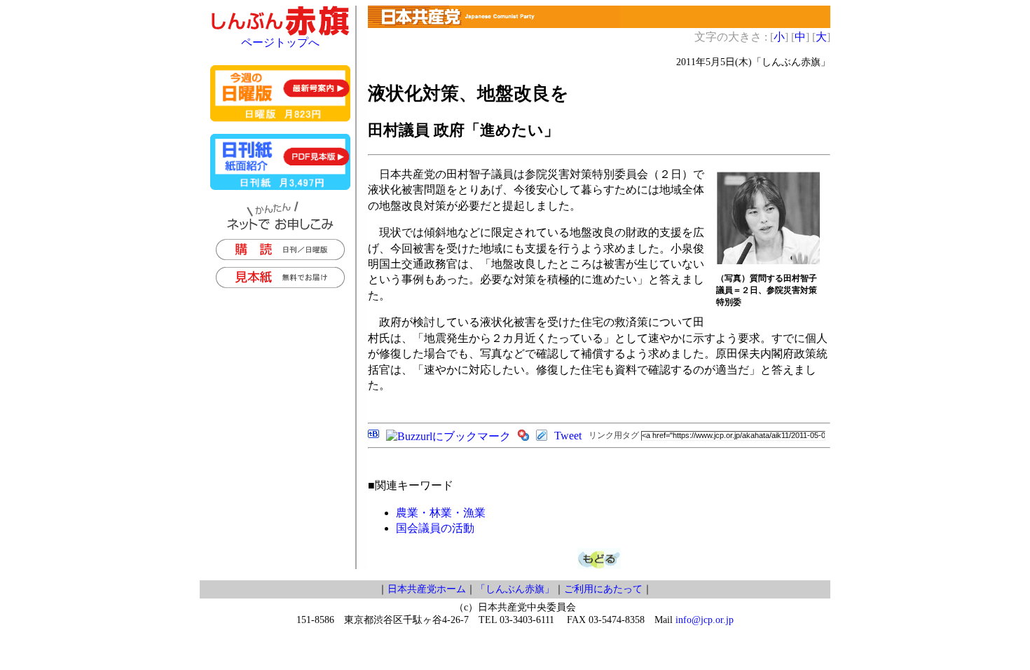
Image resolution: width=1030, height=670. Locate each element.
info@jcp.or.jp (704, 620)
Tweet (568, 436)
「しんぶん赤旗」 (515, 589)
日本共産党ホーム (426, 589)
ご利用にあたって (603, 589)
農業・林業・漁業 (441, 513)
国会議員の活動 (435, 528)
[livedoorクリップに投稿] (541, 437)
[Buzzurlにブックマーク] (448, 436)
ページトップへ (280, 42)
